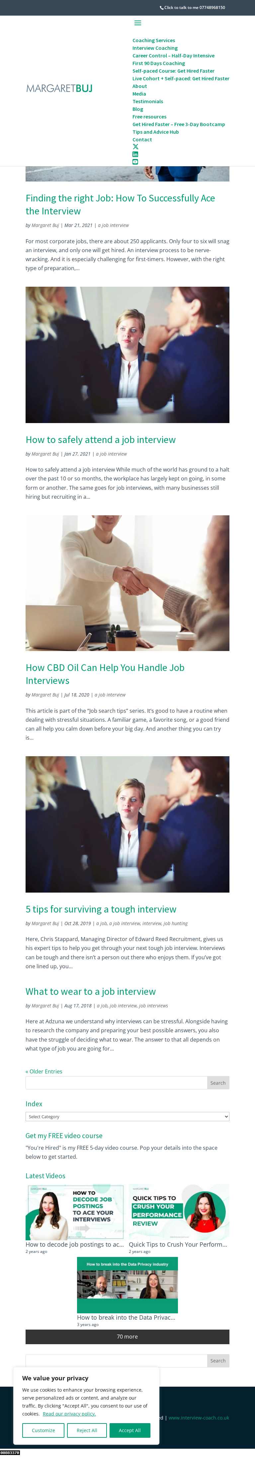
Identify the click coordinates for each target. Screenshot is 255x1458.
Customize (43, 1430)
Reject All (87, 1430)
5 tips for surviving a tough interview (101, 909)
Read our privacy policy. (69, 1414)
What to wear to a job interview (91, 991)
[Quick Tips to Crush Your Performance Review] (179, 1212)
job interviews (153, 1005)
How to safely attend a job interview (101, 439)
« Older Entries (44, 1071)
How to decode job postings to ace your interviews (96, 1244)
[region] (86, 1406)
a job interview (113, 225)
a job (101, 923)
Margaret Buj (45, 225)
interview (151, 923)
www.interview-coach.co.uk (199, 1418)
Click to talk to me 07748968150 (194, 7)
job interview (123, 1005)
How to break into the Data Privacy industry (137, 1317)
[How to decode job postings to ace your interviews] (76, 1212)
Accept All (130, 1430)
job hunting (176, 923)
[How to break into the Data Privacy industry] (127, 1285)
